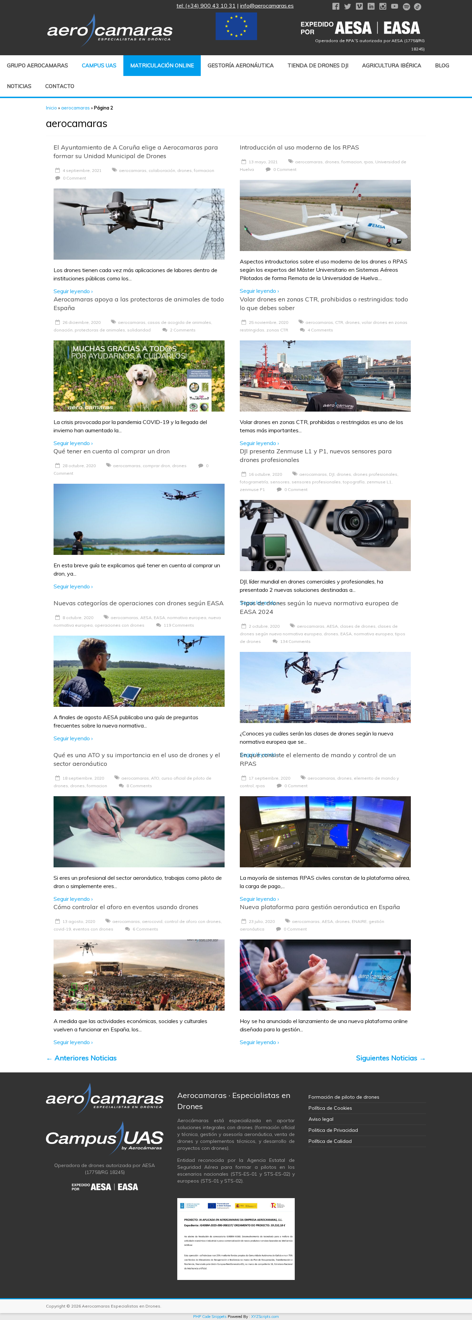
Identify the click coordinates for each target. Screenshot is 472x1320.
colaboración (162, 170)
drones (184, 170)
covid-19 (62, 929)
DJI (331, 474)
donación (63, 330)
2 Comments (182, 330)
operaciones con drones (119, 625)
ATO (155, 778)
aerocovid (152, 921)
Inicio (51, 107)
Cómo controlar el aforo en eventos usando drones (126, 907)
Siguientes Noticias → (391, 1057)
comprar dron (156, 465)
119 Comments (178, 625)
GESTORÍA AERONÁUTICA (241, 65)
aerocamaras (75, 107)
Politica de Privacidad (333, 1130)
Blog (442, 65)
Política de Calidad (330, 1141)
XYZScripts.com (265, 1316)
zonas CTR (277, 330)
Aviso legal (321, 1119)
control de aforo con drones (192, 921)
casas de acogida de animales (179, 322)
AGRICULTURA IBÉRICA (391, 65)
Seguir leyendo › (73, 291)
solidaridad (139, 330)
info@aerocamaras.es (267, 5)
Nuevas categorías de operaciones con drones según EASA (139, 603)
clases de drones (358, 626)
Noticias (19, 86)
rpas (368, 161)
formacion (204, 170)
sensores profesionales (316, 481)
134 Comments (295, 641)
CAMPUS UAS (99, 65)
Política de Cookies (330, 1108)
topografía (354, 481)
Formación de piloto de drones (344, 1097)
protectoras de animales (100, 330)
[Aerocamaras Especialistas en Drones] (109, 16)
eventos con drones (93, 929)
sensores (280, 481)
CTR (339, 322)
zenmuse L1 (379, 481)
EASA (159, 617)
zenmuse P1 (252, 489)
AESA (146, 617)
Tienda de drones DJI (317, 65)
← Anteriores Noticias (81, 1057)
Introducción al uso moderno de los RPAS (299, 147)
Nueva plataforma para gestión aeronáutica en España (320, 907)
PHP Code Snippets (210, 1316)
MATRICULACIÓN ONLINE (162, 65)
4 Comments (319, 330)
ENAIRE (359, 921)
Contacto (59, 86)
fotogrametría (254, 481)
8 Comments (138, 785)
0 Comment (74, 178)
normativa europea (186, 617)
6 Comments (145, 929)
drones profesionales (375, 474)
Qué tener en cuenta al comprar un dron (112, 451)
